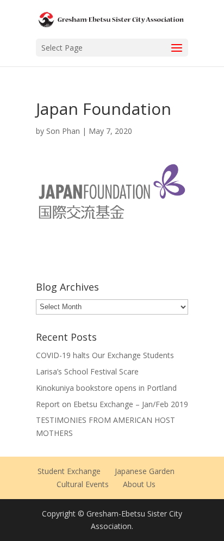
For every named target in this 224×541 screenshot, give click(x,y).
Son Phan (63, 131)
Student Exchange (69, 471)
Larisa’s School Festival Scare (87, 371)
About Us (139, 484)
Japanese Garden (145, 471)
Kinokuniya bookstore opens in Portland (106, 388)
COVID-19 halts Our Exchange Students (105, 355)
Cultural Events (83, 484)
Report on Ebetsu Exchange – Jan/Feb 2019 (112, 404)
